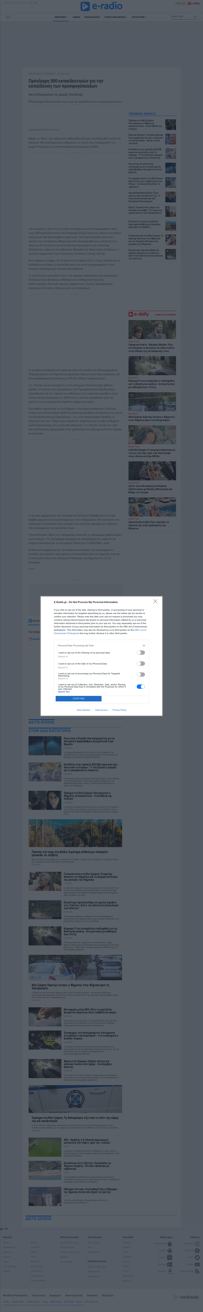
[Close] (156, 602)
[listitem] (101, 645)
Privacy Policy (119, 710)
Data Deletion (83, 710)
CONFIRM (79, 698)
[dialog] (101, 656)
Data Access (101, 710)
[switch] (141, 652)
